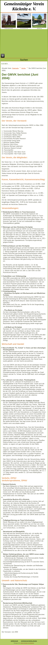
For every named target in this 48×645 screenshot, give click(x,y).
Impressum (14, 641)
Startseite (15, 68)
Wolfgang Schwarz (27, 643)
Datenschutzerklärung (29, 641)
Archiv (23, 68)
